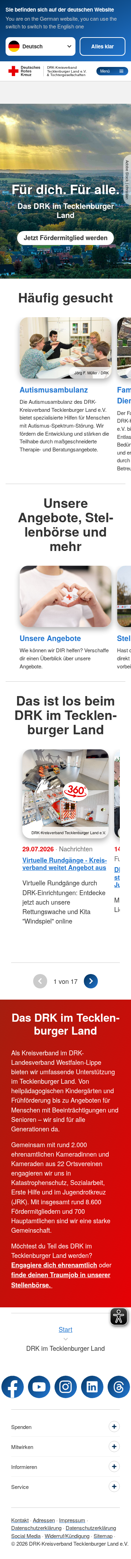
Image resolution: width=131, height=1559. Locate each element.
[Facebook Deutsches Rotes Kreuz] (12, 1387)
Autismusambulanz (54, 389)
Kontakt (20, 1520)
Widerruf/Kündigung (67, 1535)
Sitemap (103, 1535)
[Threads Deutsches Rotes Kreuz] (119, 1387)
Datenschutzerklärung (36, 1527)
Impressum (72, 1520)
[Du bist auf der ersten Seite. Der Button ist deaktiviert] (40, 981)
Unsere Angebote (50, 638)
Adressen (44, 1520)
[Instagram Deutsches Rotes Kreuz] (65, 1387)
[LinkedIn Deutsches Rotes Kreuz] (92, 1387)
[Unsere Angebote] (65, 596)
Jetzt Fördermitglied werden (66, 237)
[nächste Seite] (90, 981)
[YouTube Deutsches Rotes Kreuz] (39, 1387)
